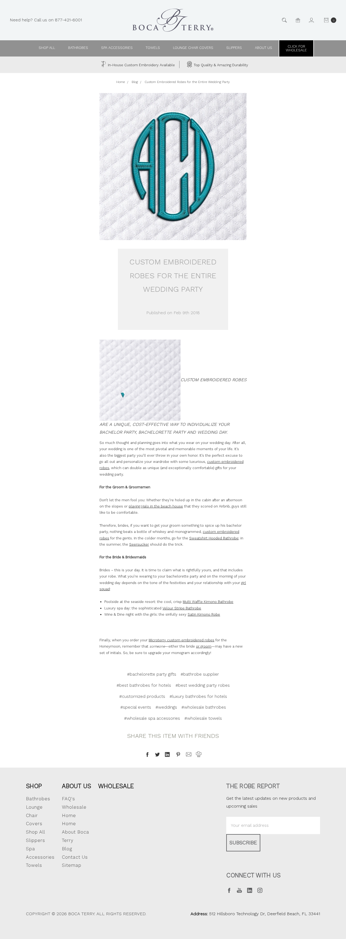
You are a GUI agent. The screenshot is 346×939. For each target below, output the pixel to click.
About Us (76, 785)
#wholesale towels (203, 718)
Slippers (234, 48)
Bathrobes (78, 48)
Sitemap (71, 865)
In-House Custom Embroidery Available (141, 65)
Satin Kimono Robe (204, 614)
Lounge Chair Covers (193, 48)
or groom (203, 646)
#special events (135, 707)
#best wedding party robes (202, 685)
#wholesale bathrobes (203, 707)
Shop (34, 785)
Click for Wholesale (296, 48)
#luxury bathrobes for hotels (198, 696)
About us (263, 48)
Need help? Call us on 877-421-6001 (46, 19)
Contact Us (75, 857)
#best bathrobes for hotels (144, 685)
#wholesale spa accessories (152, 718)
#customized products (142, 696)
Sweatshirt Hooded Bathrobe (213, 538)
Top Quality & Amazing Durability (220, 65)
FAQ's (68, 798)
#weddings (166, 707)
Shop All (35, 832)
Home (69, 823)
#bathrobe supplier (200, 674)
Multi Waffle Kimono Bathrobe (208, 602)
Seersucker (139, 544)
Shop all (47, 48)
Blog (67, 848)
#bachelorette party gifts (151, 674)
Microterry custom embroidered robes (181, 640)
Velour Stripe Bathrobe (181, 608)
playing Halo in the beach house (156, 506)
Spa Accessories (117, 48)
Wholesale (116, 785)
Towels (153, 48)
